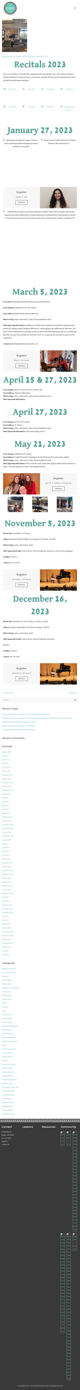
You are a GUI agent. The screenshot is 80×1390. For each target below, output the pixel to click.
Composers (6, 992)
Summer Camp (7, 1083)
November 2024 (7, 828)
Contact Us (5, 1144)
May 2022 (5, 897)
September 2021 (8, 913)
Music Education (8, 1034)
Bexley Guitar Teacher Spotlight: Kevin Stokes (18, 726)
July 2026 (5, 756)
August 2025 (6, 794)
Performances (7, 1053)
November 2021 (7, 909)
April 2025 (5, 809)
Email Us (5, 1141)
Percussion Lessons (9, 1049)
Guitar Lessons (7, 1022)
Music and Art (7, 1030)
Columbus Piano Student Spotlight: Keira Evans (19, 722)
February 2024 (7, 863)
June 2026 (5, 760)
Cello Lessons (7, 984)
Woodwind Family (8, 1114)
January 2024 (6, 867)
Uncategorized (7, 1106)
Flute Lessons (7, 1015)
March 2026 (6, 771)
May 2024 (5, 851)
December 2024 (7, 825)
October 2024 (6, 832)
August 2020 (6, 947)
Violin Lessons (7, 1110)
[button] (5, 504)
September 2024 (8, 836)
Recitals (18, 56)
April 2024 (5, 855)
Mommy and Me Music (10, 1026)
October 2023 (6, 878)
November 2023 (7, 874)
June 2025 (5, 802)
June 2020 (5, 955)
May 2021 (5, 920)
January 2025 (6, 821)
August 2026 (6, 752)
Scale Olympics (7, 1068)
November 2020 (7, 936)
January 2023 (6, 890)
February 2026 (7, 775)
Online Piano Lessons (9, 1041)
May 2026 (5, 763)
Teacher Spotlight (8, 1091)
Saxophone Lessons (9, 1064)
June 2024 (5, 848)
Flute (4, 1011)
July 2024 (5, 844)
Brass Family (6, 980)
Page (4, 1045)
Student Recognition (9, 1080)
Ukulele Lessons (8, 1102)
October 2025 (6, 786)
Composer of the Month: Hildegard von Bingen (18, 730)
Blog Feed (5, 56)
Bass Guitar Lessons (9, 972)
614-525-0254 (6, 1138)
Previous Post (8, 693)
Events (12, 56)
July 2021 (5, 916)
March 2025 (6, 813)
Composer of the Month (10, 988)
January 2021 (6, 928)
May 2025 (5, 805)
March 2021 (6, 924)
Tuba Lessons (7, 1099)
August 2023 (6, 882)
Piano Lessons (7, 1057)
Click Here (21, 202)
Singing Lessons (8, 1072)
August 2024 (6, 840)
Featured (5, 1007)
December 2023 (7, 870)
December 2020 (7, 932)
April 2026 (5, 767)
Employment (6, 999)
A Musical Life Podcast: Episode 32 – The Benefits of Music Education (26, 714)
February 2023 (7, 886)
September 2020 (8, 943)
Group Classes (7, 1018)
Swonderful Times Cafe (10, 1087)
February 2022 (7, 905)
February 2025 (7, 817)
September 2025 (8, 790)
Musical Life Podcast (9, 1037)
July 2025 (5, 798)
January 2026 (6, 779)
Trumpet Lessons (8, 1095)
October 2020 (6, 939)
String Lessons (7, 1076)
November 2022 (7, 893)
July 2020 (5, 951)
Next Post (73, 693)
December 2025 (7, 783)
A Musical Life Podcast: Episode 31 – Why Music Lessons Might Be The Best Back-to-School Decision (37, 718)
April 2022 (5, 901)
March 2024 (6, 859)
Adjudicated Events (8, 969)
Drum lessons (7, 995)
